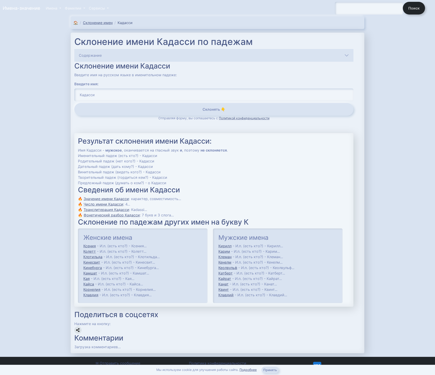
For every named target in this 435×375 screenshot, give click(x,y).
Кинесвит (91, 262)
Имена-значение (21, 8)
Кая (86, 278)
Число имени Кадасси (103, 204)
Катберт (225, 273)
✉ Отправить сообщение (118, 363)
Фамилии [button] (73, 8)
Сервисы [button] (97, 8)
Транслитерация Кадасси (106, 209)
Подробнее (248, 370)
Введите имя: (86, 84)
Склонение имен (98, 22)
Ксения (89, 246)
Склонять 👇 (214, 109)
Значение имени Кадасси (106, 198)
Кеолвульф (227, 267)
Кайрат (224, 278)
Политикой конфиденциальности (244, 118)
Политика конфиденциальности (217, 363)
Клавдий (226, 295)
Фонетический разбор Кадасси (112, 215)
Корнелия (91, 289)
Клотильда (92, 257)
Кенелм (224, 262)
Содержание (90, 55)
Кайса (88, 284)
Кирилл (225, 246)
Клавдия (90, 295)
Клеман (225, 257)
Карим (224, 251)
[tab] (213, 55)
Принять (270, 370)
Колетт (89, 251)
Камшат (90, 273)
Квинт (223, 289)
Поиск (414, 8)
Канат (223, 284)
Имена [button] (52, 8)
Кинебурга (92, 267)
